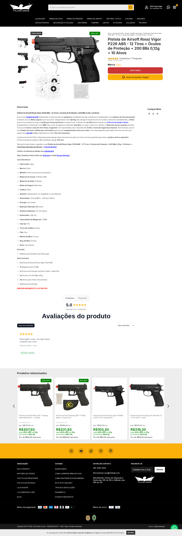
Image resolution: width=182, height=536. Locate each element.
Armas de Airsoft (95, 19)
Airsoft (29, 133)
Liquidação (40, 19)
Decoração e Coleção (63, 23)
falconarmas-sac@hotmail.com (106, 473)
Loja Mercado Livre (26, 492)
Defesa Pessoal (42, 23)
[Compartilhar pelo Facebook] (149, 114)
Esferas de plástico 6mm (117, 122)
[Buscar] (130, 7)
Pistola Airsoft (32, 117)
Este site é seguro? (63, 483)
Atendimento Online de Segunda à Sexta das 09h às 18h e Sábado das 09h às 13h (109, 480)
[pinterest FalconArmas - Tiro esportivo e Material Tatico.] (101, 451)
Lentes (106, 23)
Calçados (130, 23)
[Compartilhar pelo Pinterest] (157, 114)
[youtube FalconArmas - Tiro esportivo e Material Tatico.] (81, 451)
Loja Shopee (22, 488)
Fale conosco (23, 469)
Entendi (131, 532)
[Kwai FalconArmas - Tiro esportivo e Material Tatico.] (110, 451)
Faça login (158, 6)
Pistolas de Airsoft (136, 33)
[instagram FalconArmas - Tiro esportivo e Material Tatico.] (71, 451)
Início (109, 33)
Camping (95, 23)
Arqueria (141, 19)
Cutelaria (117, 23)
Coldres (129, 19)
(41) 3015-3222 (99, 468)
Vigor (118, 64)
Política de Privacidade (27, 478)
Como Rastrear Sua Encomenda (69, 478)
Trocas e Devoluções (65, 488)
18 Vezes (46, 155)
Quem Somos (61, 469)
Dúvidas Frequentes (64, 497)
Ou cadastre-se (156, 8)
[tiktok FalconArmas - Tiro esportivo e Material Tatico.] (91, 451)
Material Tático (114, 19)
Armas (127, 33)
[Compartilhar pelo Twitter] (153, 114)
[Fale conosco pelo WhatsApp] (168, 7)
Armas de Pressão (75, 19)
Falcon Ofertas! (63, 155)
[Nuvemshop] (156, 527)
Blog (19, 497)
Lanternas (82, 23)
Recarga (143, 23)
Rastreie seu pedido (26, 474)
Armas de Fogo (56, 19)
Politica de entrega (26, 483)
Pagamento (60, 492)
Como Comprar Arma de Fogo (68, 474)
